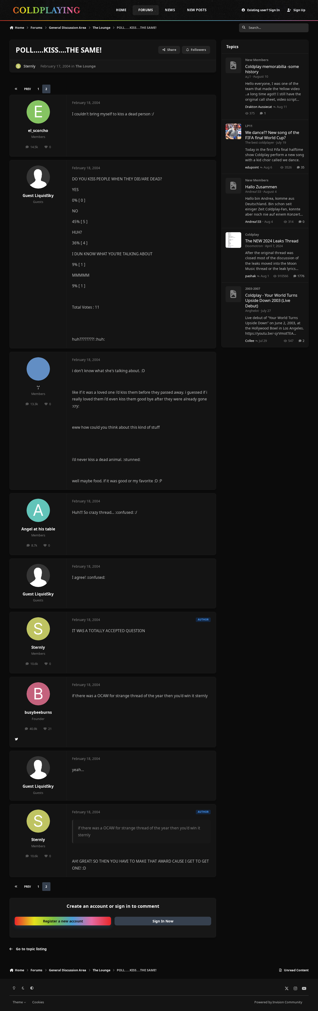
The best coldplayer (259, 142)
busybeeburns (38, 712)
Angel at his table (38, 529)
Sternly (29, 66)
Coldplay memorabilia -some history (272, 69)
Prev (27, 89)
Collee (249, 340)
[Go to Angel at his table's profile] (38, 510)
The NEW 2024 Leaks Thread (271, 241)
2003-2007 (252, 288)
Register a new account (63, 921)
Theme (18, 1002)
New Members (256, 60)
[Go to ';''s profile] (38, 369)
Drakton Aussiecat (258, 106)
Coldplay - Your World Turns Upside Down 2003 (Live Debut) (271, 300)
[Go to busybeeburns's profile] (38, 694)
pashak (250, 276)
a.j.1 (248, 76)
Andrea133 (253, 191)
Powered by (278, 1002)
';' (38, 387)
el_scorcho (38, 130)
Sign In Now (163, 921)
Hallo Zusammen (261, 187)
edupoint (252, 167)
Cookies (38, 1002)
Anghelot (252, 310)
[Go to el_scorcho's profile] (38, 112)
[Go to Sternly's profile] (18, 66)
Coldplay (252, 234)
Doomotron (254, 246)
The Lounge (86, 66)
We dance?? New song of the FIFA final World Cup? (272, 135)
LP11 (248, 126)
